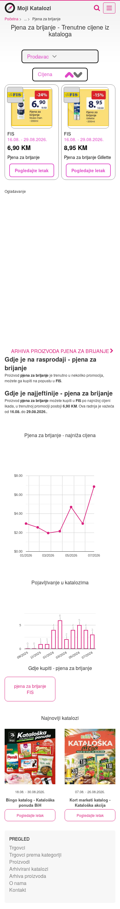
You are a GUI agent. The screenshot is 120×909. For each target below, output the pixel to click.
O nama (17, 883)
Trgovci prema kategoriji (35, 854)
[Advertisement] (60, 254)
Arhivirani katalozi (28, 868)
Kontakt (17, 889)
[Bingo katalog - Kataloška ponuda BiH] (30, 756)
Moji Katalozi (34, 8)
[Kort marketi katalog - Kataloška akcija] (90, 756)
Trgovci (17, 847)
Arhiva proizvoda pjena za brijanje (60, 351)
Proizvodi (19, 861)
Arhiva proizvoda (27, 875)
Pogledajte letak (30, 815)
